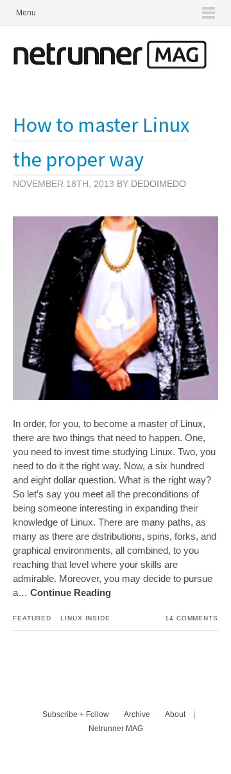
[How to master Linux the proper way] (115, 396)
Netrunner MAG (116, 728)
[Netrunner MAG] (110, 65)
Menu (26, 12)
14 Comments (191, 618)
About (175, 714)
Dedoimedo (158, 184)
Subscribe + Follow (75, 714)
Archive (137, 714)
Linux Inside (85, 618)
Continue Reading (70, 592)
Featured (32, 618)
